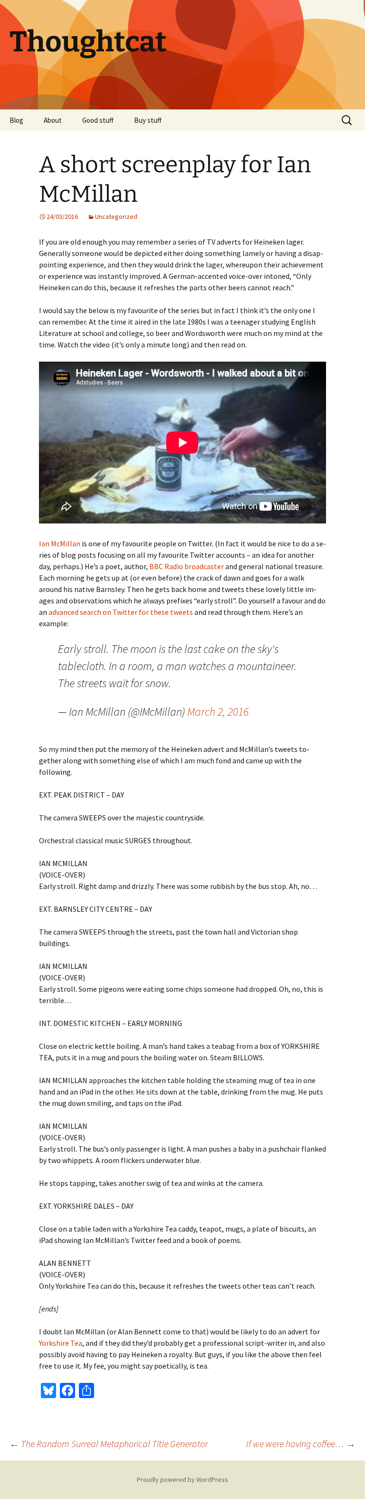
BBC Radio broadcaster (186, 566)
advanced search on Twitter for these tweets (120, 612)
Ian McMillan (59, 543)
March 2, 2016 (218, 711)
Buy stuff (148, 120)
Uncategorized (116, 216)
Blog (16, 120)
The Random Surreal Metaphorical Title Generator (109, 1444)
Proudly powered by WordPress (182, 1479)
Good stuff (98, 120)
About (53, 120)
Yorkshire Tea (60, 1343)
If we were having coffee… (300, 1444)
